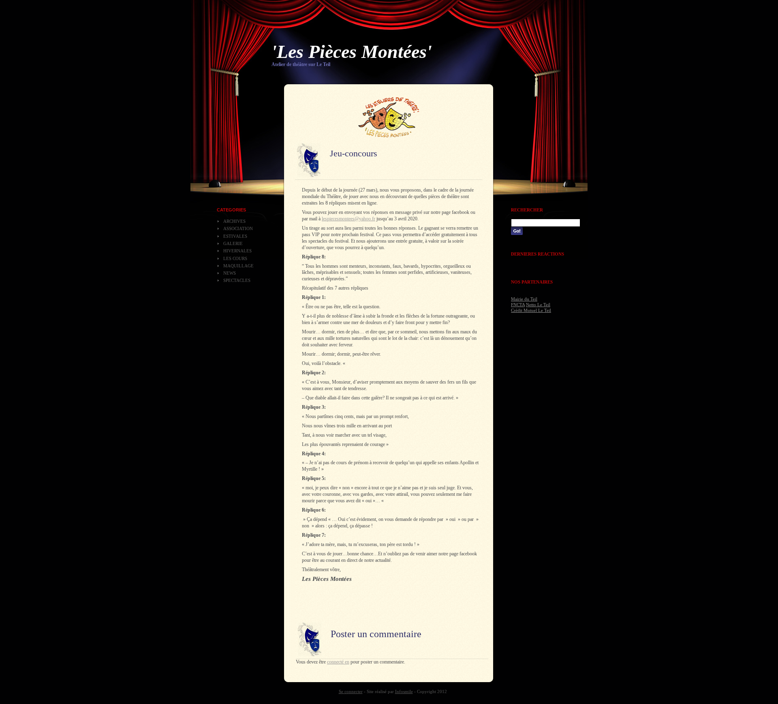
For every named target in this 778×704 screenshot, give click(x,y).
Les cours (235, 258)
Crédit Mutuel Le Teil (531, 310)
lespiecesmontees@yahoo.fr (348, 219)
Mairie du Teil (524, 299)
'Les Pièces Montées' (351, 51)
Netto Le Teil (538, 304)
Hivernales (237, 250)
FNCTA (518, 304)
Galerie (233, 243)
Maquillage (238, 265)
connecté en (338, 662)
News (229, 273)
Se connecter (351, 691)
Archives (234, 221)
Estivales (235, 236)
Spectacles (236, 280)
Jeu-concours (353, 153)
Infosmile (404, 691)
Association (238, 228)
